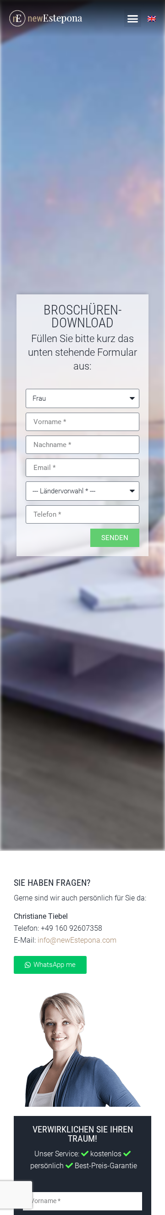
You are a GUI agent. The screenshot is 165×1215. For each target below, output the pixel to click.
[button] (133, 18)
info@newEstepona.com (77, 940)
